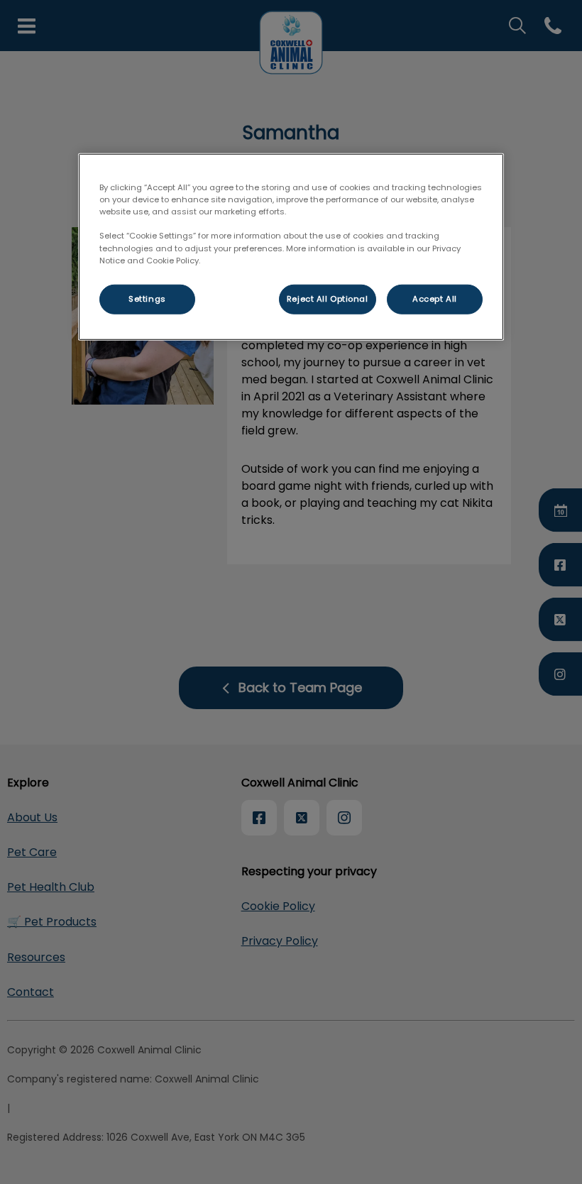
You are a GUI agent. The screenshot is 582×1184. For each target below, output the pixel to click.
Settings (147, 298)
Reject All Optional (327, 298)
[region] (291, 246)
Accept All (434, 298)
